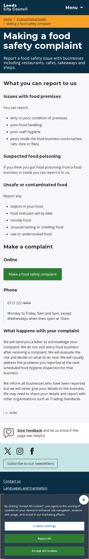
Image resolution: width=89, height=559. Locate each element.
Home (7, 19)
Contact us (12, 481)
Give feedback (29, 430)
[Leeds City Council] (15, 7)
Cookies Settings (44, 526)
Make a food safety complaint (33, 274)
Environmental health (31, 19)
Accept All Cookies (44, 551)
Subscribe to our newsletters (30, 463)
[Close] (84, 500)
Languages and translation (25, 488)
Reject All (44, 538)
